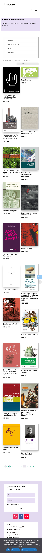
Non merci (15, 550)
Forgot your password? (13, 504)
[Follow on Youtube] (26, 516)
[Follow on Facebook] (21, 516)
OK (8, 550)
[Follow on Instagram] (15, 516)
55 (7, 469)
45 (15, 466)
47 (21, 466)
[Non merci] (39, 545)
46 (18, 466)
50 (31, 466)
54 (4, 469)
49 (27, 466)
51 (33, 466)
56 (10, 469)
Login (21, 508)
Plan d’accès (14, 537)
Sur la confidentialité (29, 550)
